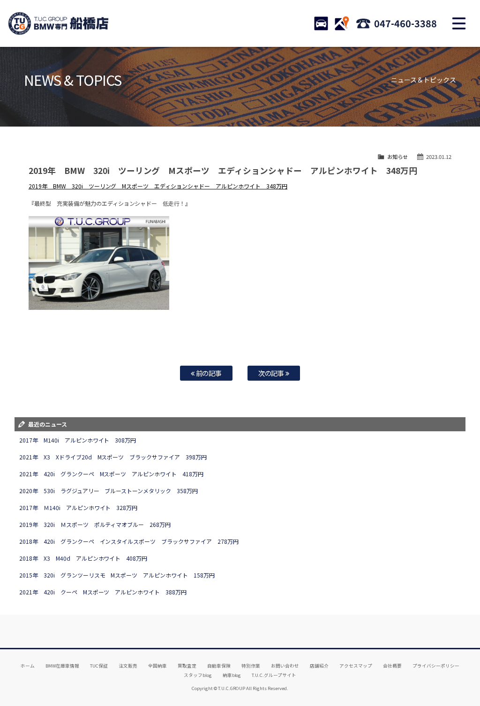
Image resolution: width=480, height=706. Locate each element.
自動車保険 (219, 665)
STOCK (321, 23)
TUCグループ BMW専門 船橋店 (58, 23)
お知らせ (397, 156)
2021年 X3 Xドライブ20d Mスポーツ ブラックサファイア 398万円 (113, 457)
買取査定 (187, 665)
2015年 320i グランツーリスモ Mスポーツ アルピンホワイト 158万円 (117, 575)
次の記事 (272, 373)
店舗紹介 (319, 665)
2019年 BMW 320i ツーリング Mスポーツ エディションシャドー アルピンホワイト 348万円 (158, 186)
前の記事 (208, 373)
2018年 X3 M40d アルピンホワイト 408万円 (83, 558)
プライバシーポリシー (435, 665)
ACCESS (341, 23)
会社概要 (392, 665)
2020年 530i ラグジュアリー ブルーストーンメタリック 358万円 (108, 491)
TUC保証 (99, 665)
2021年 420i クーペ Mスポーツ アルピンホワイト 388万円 (103, 592)
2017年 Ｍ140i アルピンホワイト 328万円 (78, 507)
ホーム (28, 665)
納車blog (232, 675)
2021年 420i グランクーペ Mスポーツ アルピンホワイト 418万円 (111, 474)
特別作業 (250, 665)
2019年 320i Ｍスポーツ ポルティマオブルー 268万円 (95, 524)
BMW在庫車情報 (62, 665)
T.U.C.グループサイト (274, 675)
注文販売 (128, 665)
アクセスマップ (355, 665)
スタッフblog (198, 675)
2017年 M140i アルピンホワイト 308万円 (77, 440)
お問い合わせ (285, 665)
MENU (458, 23)
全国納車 (157, 665)
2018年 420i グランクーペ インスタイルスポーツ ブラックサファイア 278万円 (129, 541)
